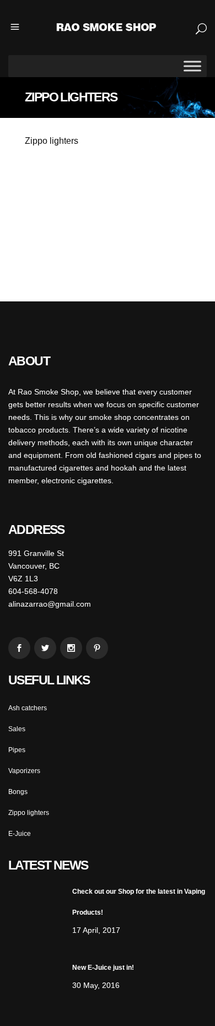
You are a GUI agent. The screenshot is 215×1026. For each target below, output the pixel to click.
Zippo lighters (28, 813)
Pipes (16, 750)
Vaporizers (24, 771)
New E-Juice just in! (103, 967)
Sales (16, 729)
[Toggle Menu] (192, 66)
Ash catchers (27, 708)
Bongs (18, 792)
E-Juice (19, 834)
